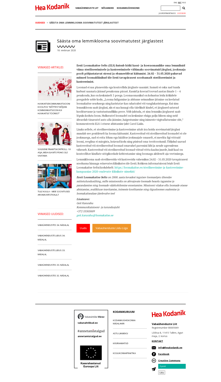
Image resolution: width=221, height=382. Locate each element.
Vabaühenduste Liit (87, 7)
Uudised (40, 22)
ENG (175, 2)
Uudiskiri (181, 13)
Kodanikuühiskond (128, 7)
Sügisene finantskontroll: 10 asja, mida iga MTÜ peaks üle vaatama (54, 152)
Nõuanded (107, 7)
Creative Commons (169, 360)
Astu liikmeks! (120, 333)
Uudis (83, 228)
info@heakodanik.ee (170, 347)
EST (180, 2)
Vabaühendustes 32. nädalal (53, 275)
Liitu (162, 372)
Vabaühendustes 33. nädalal (53, 264)
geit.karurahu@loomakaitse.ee (95, 215)
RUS (184, 2)
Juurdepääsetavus (167, 13)
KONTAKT (157, 341)
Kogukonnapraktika (124, 353)
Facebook (163, 354)
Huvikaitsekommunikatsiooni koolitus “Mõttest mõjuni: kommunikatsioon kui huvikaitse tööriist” (54, 108)
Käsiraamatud (120, 343)
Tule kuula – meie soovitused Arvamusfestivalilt (54, 193)
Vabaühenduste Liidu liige (112, 228)
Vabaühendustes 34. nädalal (53, 225)
